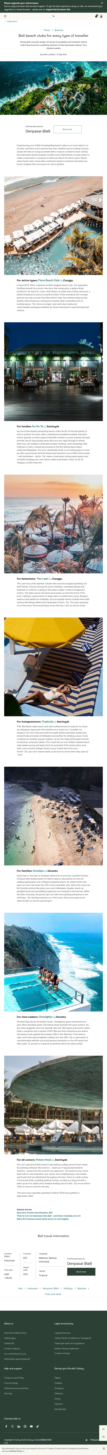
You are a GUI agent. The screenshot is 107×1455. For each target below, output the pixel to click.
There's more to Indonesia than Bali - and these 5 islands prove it (49, 1215)
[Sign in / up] (101, 16)
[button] (104, 1448)
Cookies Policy (15, 1451)
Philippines (95, 1439)
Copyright (8, 1440)
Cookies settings (62, 1353)
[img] (102, 3)
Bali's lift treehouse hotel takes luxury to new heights (43, 1219)
